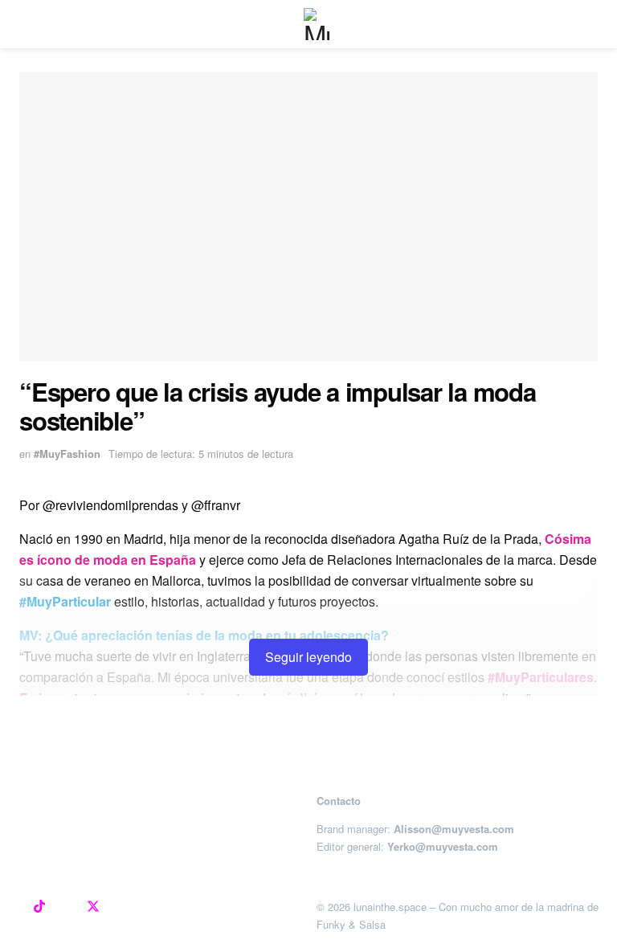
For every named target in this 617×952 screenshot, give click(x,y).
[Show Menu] (26, 24)
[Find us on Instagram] (13, 907)
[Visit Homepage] (320, 24)
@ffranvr (217, 505)
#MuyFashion (67, 453)
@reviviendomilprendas (110, 505)
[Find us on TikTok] (39, 907)
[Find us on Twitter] (93, 907)
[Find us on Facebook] (66, 907)
